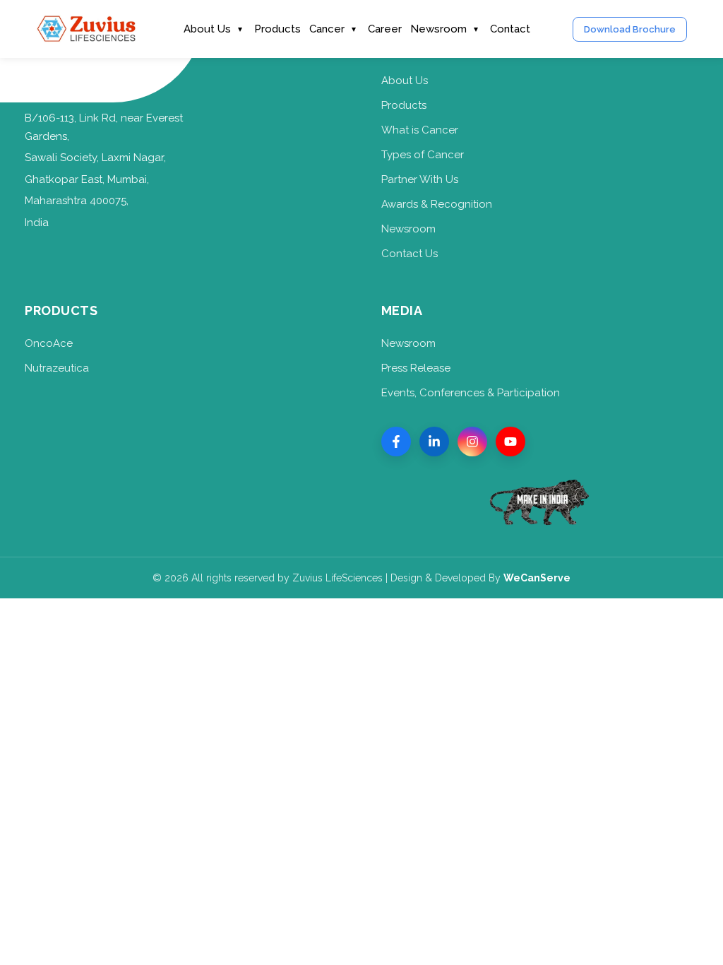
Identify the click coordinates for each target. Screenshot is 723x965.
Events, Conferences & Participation (470, 392)
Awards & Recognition (436, 204)
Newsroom (438, 29)
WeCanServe (536, 578)
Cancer (327, 29)
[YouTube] (510, 441)
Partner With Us (419, 179)
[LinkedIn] (434, 441)
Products (277, 29)
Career (385, 29)
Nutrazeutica (57, 368)
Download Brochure (630, 29)
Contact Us (409, 253)
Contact (510, 29)
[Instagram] (472, 441)
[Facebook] (396, 441)
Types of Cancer (422, 154)
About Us (207, 29)
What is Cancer (419, 130)
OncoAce (49, 343)
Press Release (415, 368)
